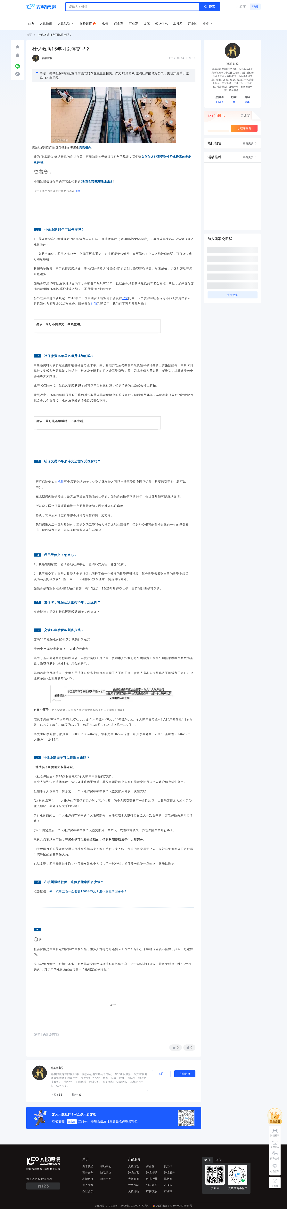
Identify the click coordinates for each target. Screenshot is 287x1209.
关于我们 (87, 1166)
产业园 (168, 1185)
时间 (94, 303)
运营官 (71, 1121)
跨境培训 (151, 1178)
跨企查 (150, 1166)
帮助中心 (105, 1166)
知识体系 (151, 1185)
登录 (255, 7)
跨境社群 (151, 1172)
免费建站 (133, 1191)
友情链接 (87, 1178)
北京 (125, 298)
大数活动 (133, 1166)
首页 (29, 34)
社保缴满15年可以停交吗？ (55, 34)
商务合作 (87, 1172)
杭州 (61, 481)
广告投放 (151, 1191)
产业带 (168, 1191)
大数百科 (133, 1185)
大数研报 (133, 1178)
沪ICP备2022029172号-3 (135, 1205)
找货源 (168, 1178)
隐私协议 (105, 1172)
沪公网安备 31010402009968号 (174, 1205)
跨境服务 (169, 1172)
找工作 (168, 1166)
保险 (77, 190)
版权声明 (105, 1178)
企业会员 (87, 1191)
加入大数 (87, 1185)
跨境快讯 (133, 1172)
